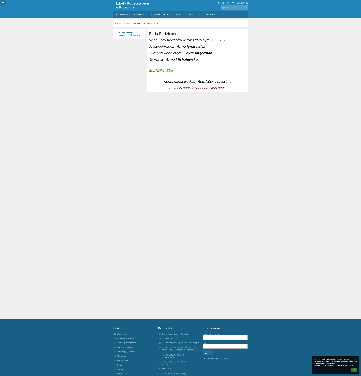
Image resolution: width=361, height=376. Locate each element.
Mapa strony (122, 360)
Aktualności (122, 373)
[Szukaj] (245, 7)
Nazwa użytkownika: (211, 334)
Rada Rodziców (151, 23)
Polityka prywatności (126, 351)
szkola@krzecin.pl (169, 338)
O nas (119, 365)
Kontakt (120, 369)
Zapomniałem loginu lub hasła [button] (215, 358)
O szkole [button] (209, 14)
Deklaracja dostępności (126, 342)
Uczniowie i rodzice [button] (159, 14)
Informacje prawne (125, 347)
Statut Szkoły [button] (194, 14)
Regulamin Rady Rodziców (130, 35)
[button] (227, 3)
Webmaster (122, 334)
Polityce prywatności (346, 365)
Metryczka (121, 356)
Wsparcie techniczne (125, 338)
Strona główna (123, 23)
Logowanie (242, 3)
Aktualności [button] (139, 14)
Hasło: (205, 343)
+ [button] (219, 2)
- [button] (224, 2)
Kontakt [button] (179, 14)
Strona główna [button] (122, 14)
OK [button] (354, 370)
